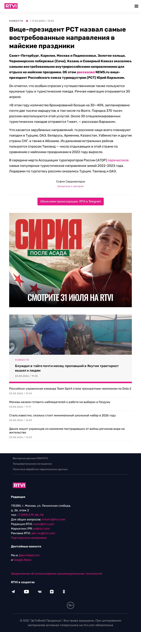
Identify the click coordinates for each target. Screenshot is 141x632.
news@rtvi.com (43, 524)
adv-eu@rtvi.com (43, 533)
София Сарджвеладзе (70, 181)
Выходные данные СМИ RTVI (30, 458)
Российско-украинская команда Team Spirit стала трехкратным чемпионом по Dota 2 (70, 388)
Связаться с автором (70, 186)
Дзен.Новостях (29, 555)
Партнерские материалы (29, 538)
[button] (137, 6)
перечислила (118, 160)
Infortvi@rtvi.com (53, 519)
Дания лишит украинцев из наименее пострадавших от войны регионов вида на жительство (67, 430)
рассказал (86, 72)
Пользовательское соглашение (32, 463)
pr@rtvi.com (41, 528)
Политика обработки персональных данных (40, 469)
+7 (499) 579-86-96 (30, 515)
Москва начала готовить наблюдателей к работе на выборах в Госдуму (59, 402)
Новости (16, 21)
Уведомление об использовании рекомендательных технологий (56, 573)
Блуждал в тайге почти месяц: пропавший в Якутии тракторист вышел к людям (67, 368)
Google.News (22, 560)
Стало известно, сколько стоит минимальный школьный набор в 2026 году (62, 415)
